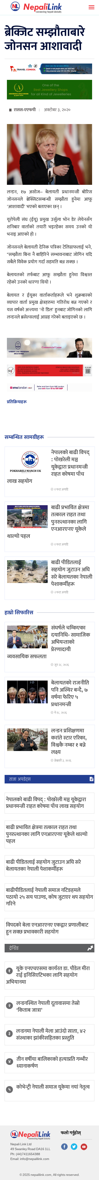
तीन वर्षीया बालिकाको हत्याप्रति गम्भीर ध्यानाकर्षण (52, 1062)
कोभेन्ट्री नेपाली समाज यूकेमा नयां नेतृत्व (53, 1087)
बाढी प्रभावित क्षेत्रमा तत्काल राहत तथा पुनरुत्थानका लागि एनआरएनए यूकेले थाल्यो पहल (46, 834)
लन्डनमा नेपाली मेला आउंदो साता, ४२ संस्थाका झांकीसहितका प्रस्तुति (51, 1034)
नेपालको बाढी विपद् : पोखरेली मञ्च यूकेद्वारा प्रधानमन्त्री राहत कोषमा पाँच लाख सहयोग (46, 803)
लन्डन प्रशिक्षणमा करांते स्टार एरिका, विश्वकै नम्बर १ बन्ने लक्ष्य (69, 741)
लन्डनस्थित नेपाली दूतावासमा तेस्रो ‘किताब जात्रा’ (48, 1007)
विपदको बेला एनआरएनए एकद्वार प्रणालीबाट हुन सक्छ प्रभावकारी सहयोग (47, 928)
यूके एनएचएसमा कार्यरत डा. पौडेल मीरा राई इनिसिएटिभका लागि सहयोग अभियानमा (48, 975)
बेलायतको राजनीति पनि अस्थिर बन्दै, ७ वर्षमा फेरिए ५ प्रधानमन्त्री (70, 693)
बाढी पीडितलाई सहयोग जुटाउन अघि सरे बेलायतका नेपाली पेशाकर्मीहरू (71, 573)
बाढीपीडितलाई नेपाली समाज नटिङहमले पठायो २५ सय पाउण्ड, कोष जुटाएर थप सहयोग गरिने (49, 897)
